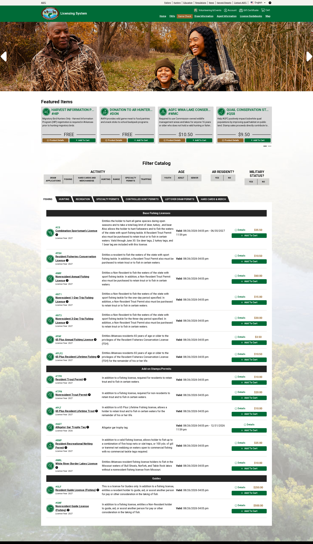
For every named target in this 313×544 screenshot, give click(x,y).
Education (188, 3)
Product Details (57, 140)
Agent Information (227, 16)
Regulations (200, 3)
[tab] (48, 199)
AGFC (43, 3)
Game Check (184, 16)
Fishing (167, 3)
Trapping (146, 180)
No (231, 178)
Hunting (177, 3)
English (258, 2)
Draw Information (203, 16)
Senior (195, 178)
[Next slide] (267, 127)
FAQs (172, 16)
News (211, 3)
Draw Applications (53, 179)
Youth (168, 178)
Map (268, 16)
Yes (218, 178)
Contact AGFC (240, 3)
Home (163, 16)
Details (241, 230)
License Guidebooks (251, 16)
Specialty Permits (132, 179)
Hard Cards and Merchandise (87, 179)
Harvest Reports (224, 3)
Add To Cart (83, 140)
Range (116, 180)
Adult (181, 178)
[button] (207, 10)
